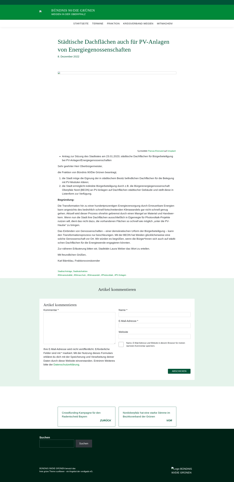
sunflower (60, 471)
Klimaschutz (80, 275)
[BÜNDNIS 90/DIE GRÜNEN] (44, 12)
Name (123, 310)
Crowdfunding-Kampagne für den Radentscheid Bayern (86, 416)
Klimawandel (94, 275)
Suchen (44, 437)
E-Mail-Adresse (128, 321)
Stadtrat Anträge (65, 271)
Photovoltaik (107, 275)
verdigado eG (86, 471)
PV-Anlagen (121, 275)
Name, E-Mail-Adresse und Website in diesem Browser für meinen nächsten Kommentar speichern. (155, 344)
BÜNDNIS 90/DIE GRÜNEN (73, 10)
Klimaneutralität (65, 275)
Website (123, 331)
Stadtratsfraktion (80, 271)
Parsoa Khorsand (156, 151)
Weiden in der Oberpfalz (68, 14)
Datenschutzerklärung (66, 364)
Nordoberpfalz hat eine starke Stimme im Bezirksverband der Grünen (147, 416)
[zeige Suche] (190, 2)
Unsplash (171, 151)
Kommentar (51, 310)
